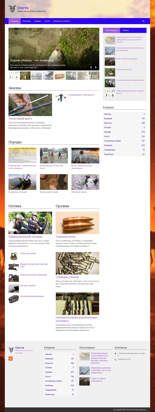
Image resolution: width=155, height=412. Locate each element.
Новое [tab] (126, 30)
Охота (47, 21)
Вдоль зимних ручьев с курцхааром (82, 166)
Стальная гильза (67, 277)
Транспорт (124, 154)
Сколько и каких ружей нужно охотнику (76, 319)
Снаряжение (124, 150)
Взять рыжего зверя (49, 192)
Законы (124, 114)
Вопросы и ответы (62, 21)
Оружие (37, 21)
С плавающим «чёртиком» (80, 95)
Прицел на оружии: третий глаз (33, 265)
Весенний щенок (79, 192)
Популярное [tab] (111, 30)
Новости (124, 123)
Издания (124, 118)
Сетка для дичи (28, 253)
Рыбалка (27, 21)
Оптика (124, 127)
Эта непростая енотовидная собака (130, 80)
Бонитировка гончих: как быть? (51, 166)
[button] (91, 67)
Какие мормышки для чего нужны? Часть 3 (130, 92)
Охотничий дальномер (32, 296)
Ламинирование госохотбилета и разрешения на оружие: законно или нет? (129, 39)
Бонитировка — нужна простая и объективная (22, 166)
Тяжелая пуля (65, 236)
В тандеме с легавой (17, 192)
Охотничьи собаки (124, 141)
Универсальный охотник (25, 236)
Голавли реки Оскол (124, 69)
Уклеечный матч (20, 118)
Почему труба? (28, 285)
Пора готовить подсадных (126, 59)
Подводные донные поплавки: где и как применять (130, 49)
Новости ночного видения (33, 275)
